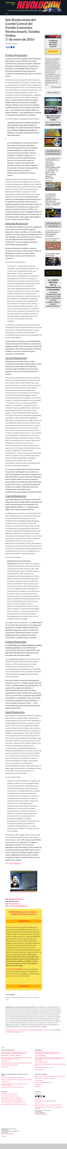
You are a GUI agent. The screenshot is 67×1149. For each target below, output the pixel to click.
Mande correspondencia (40, 1100)
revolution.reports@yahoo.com (14, 1032)
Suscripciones (38, 1098)
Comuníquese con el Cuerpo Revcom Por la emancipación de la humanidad (49, 1107)
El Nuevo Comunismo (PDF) (41, 1062)
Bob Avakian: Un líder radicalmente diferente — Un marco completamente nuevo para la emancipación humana (14, 1052)
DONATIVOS (38, 1084)
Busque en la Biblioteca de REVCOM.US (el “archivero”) (13, 1104)
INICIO (3, 1047)
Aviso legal (3, 1136)
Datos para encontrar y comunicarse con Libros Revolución (48, 1105)
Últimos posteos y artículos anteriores (9, 1093)
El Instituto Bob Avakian (40, 1069)
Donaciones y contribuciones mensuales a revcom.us (35, 1030)
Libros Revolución (5, 1081)
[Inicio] (32, 6)
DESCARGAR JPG (30, 892)
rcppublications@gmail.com (41, 1114)
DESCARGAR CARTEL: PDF (17, 892)
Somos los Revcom (5, 1061)
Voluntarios (37, 1103)
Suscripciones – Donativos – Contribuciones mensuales (13, 1102)
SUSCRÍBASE (38, 1086)
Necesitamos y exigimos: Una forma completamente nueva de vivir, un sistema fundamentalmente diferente (16, 1058)
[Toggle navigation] (6, 13)
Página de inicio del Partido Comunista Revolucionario (13, 1077)
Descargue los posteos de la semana (9, 1096)
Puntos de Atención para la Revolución (9, 1065)
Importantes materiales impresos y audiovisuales (12, 1087)
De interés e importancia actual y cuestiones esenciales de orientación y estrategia (14, 1084)
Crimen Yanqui (4, 1067)
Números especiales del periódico (12, 1100)
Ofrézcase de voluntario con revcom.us (44, 1082)
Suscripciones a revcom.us (12, 1030)
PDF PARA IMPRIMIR (13, 864)
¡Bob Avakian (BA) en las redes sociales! (44, 1067)
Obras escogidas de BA (40, 1055)
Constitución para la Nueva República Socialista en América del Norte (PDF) (50, 1064)
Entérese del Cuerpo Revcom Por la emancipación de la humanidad (16, 1063)
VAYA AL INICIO (53, 93)
